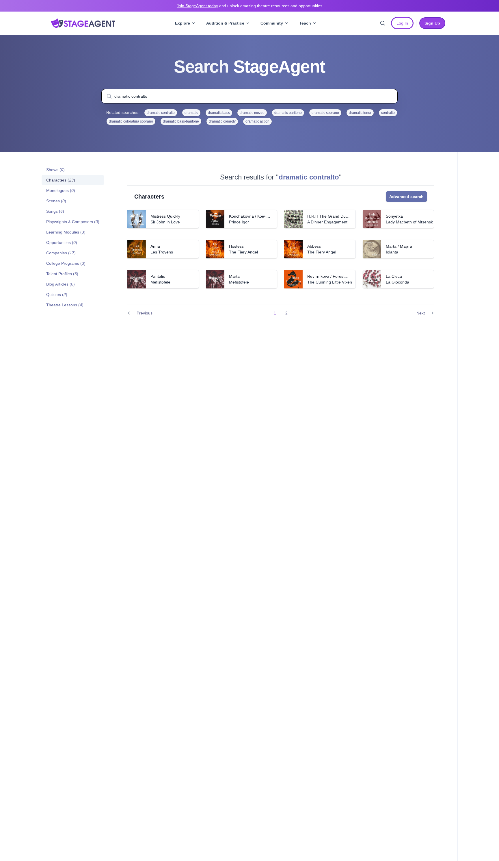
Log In (402, 23)
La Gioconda (397, 282)
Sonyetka (394, 216)
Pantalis (157, 276)
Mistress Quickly (165, 216)
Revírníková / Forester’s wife (333, 276)
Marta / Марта (399, 246)
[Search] (382, 23)
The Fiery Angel (243, 252)
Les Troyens (161, 252)
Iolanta (392, 252)
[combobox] (249, 96)
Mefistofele (160, 282)
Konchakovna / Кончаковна (254, 216)
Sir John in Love (165, 222)
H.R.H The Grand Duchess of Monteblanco (346, 216)
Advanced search (406, 196)
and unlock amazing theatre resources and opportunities (249, 5)
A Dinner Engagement (327, 222)
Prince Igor (239, 222)
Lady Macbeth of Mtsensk (409, 222)
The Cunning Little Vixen (329, 282)
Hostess (236, 246)
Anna (155, 246)
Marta (234, 276)
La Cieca (394, 276)
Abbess (314, 246)
